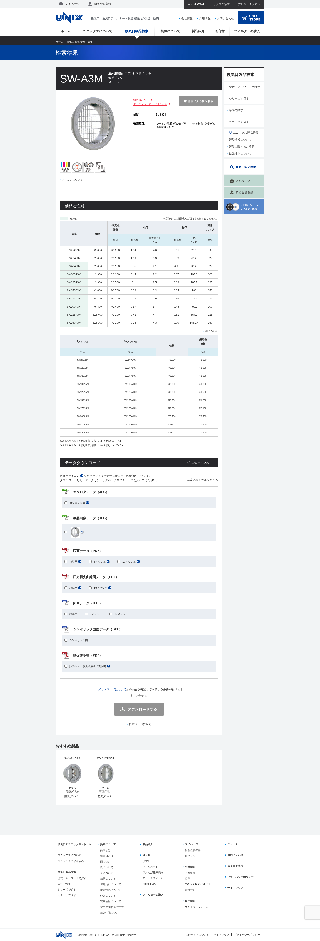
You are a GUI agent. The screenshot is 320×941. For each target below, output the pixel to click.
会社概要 (190, 873)
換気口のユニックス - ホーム (74, 844)
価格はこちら (141, 99)
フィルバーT (150, 866)
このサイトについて (197, 934)
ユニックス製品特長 (245, 132)
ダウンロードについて (200, 462)
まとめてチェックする (204, 479)
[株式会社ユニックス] (69, 23)
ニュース (232, 844)
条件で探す (236, 110)
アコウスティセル (153, 878)
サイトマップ (235, 887)
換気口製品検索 (136, 31)
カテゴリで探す (239, 121)
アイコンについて (72, 179)
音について (106, 873)
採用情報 (205, 18)
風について (106, 867)
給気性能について (240, 153)
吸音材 (220, 31)
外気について (108, 895)
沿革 (187, 878)
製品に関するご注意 (241, 146)
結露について (108, 878)
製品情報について (240, 139)
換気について (170, 31)
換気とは (105, 850)
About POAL (196, 4)
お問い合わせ (225, 18)
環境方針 (190, 890)
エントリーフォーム (197, 907)
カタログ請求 (221, 4)
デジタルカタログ (249, 4)
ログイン (190, 856)
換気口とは (106, 856)
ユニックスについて (97, 31)
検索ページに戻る (140, 724)
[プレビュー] (92, 149)
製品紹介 (198, 31)
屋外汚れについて (110, 884)
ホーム (66, 31)
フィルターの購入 (247, 31)
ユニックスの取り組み (71, 861)
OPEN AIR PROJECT (197, 884)
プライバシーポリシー (240, 876)
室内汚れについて (110, 890)
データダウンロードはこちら (150, 104)
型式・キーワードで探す (244, 87)
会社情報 (187, 18)
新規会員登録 (102, 3)
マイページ (72, 3)
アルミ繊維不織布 (153, 872)
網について (211, 331)
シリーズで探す (239, 98)
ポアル (146, 861)
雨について (106, 861)
